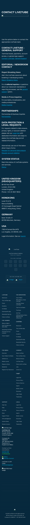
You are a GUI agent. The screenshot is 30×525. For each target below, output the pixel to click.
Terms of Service (20, 383)
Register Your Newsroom (8, 369)
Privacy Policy (19, 380)
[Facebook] (5, 261)
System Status (5, 421)
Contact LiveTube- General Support (14, 58)
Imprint (17, 385)
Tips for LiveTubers (20, 307)
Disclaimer (18, 391)
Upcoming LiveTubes (7, 329)
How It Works (19, 297)
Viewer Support (5, 335)
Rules (3, 413)
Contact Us (19, 369)
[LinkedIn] (15, 261)
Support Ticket (5, 416)
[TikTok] (25, 265)
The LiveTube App (6, 300)
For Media (4, 308)
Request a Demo (6, 364)
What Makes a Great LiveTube (21, 300)
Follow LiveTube (6, 317)
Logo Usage (19, 394)
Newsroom (4, 297)
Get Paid (18, 313)
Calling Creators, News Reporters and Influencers (21, 316)
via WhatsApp (6, 453)
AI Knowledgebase (6, 418)
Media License (5, 361)
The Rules (18, 310)
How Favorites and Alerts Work (6, 326)
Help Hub (4, 405)
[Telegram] (15, 265)
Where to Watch (6, 323)
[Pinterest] (20, 261)
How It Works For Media (7, 356)
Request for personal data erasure (14, 150)
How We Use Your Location (6, 332)
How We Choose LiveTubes (20, 304)
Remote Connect (6, 424)
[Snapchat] (5, 265)
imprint (23, 236)
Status (4, 167)
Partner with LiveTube (21, 364)
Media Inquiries (7, 105)
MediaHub (4, 367)
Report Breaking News (10, 80)
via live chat (5, 452)
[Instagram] (25, 261)
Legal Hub (16, 133)
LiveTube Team (19, 361)
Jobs (17, 367)
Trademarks (19, 396)
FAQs (3, 407)
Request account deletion (11, 153)
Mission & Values (20, 358)
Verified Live (5, 358)
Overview (4, 353)
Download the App (6, 311)
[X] (20, 265)
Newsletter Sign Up (6, 314)
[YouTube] (10, 261)
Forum (3, 303)
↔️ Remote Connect (8, 458)
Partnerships (6, 116)
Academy (4, 306)
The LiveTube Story (20, 356)
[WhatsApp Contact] (15, 269)
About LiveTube (20, 353)
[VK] (10, 265)
